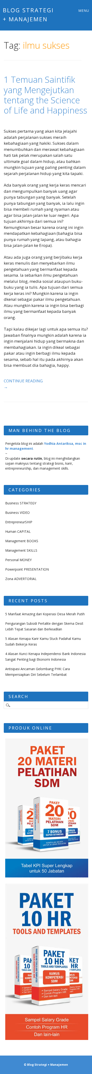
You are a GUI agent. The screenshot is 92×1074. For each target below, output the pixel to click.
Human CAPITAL (18, 531)
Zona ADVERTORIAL (21, 578)
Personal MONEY (18, 560)
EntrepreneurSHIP (18, 522)
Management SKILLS (21, 550)
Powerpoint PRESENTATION (27, 569)
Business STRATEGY (20, 503)
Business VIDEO (17, 512)
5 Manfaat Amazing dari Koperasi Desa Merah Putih (45, 614)
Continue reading (23, 384)
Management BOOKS (21, 541)
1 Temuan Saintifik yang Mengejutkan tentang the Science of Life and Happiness (45, 95)
